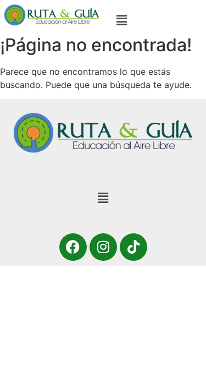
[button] (121, 20)
